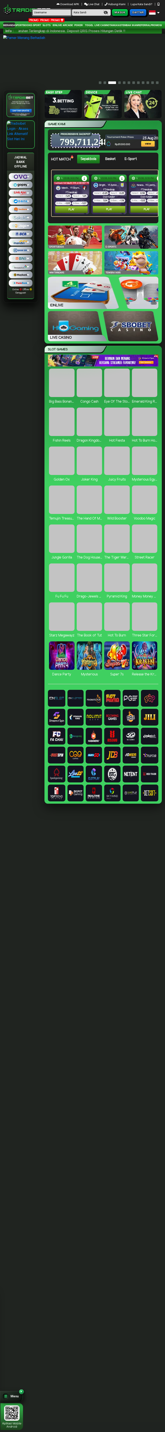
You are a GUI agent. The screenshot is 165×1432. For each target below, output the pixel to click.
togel (89, 25)
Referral (144, 25)
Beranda (9, 25)
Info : (9, 31)
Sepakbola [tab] (88, 159)
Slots (46, 25)
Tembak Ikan (129, 25)
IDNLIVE (57, 25)
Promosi (156, 25)
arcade (68, 25)
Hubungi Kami (116, 4)
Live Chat (93, 4)
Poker (78, 25)
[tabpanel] (106, 193)
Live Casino (102, 25)
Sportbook (23, 25)
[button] (11, 1396)
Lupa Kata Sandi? (142, 4)
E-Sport (36, 25)
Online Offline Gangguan (20, 291)
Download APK (70, 4)
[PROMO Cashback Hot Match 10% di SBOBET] (122, 178)
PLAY (72, 209)
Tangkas (115, 25)
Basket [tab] (110, 159)
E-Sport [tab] (131, 159)
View (144, 138)
